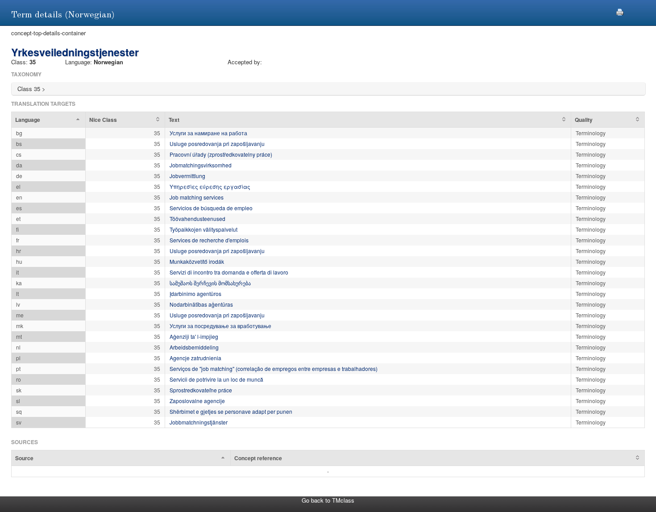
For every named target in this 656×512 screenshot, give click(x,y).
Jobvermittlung (187, 175)
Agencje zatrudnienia (195, 358)
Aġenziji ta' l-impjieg (194, 336)
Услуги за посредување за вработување (220, 325)
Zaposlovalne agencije (197, 400)
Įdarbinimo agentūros (195, 293)
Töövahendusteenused (197, 218)
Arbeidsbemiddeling (194, 347)
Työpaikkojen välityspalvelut (203, 229)
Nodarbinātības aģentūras (201, 304)
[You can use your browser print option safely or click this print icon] (619, 11)
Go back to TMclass (328, 500)
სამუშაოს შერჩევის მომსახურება (210, 283)
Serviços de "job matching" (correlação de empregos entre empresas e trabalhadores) (274, 368)
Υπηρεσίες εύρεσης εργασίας (210, 186)
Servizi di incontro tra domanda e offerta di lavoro (229, 272)
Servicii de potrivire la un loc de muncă (216, 379)
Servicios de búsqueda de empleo (211, 208)
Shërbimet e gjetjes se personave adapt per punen (231, 411)
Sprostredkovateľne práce (201, 390)
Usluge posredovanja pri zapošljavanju (217, 143)
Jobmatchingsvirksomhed (201, 165)
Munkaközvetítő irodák (197, 261)
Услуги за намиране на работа (208, 133)
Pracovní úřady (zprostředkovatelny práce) (221, 154)
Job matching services (197, 197)
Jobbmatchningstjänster (199, 422)
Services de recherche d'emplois (209, 240)
